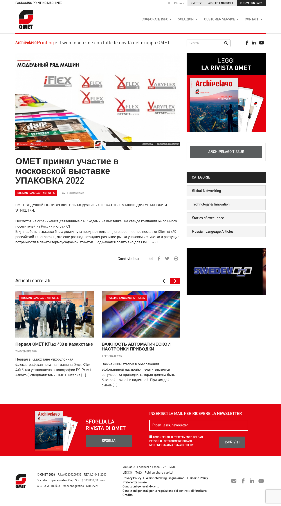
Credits (127, 495)
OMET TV (196, 3)
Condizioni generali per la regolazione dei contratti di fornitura (164, 490)
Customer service (220, 19)
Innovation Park (251, 3)
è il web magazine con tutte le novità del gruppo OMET (112, 42)
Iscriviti (232, 442)
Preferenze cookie (134, 482)
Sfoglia (108, 440)
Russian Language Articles (213, 231)
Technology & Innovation (211, 204)
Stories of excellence (208, 218)
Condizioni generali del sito (140, 486)
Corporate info (155, 19)
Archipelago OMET (220, 3)
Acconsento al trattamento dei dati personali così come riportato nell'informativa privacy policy (176, 441)
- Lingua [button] (175, 3)
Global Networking (206, 191)
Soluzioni (186, 19)
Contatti (252, 19)
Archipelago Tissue (226, 152)
